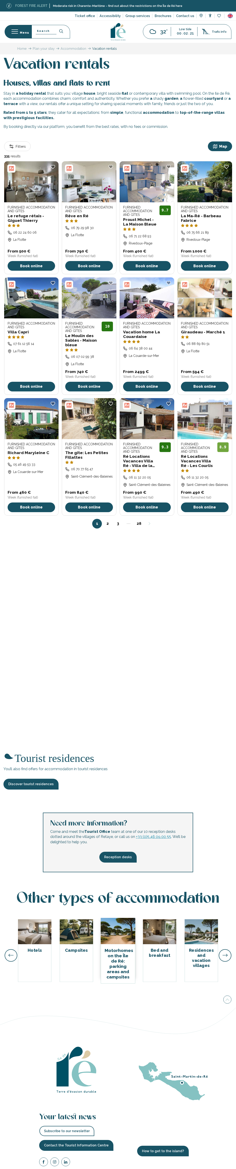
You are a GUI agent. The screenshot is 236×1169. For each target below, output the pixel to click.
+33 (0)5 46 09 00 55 (153, 837)
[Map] (201, 16)
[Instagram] (54, 1162)
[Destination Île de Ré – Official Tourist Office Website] (118, 31)
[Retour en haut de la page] (227, 999)
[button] (230, 16)
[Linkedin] (65, 1162)
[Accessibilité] (210, 15)
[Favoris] (219, 16)
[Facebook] (43, 1162)
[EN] (230, 16)
